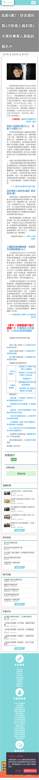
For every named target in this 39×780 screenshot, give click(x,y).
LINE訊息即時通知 (22, 330)
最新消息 (15, 54)
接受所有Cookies (30, 771)
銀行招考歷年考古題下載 (25, 186)
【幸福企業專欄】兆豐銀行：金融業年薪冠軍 (19, 636)
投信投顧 (29, 391)
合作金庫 (29, 373)
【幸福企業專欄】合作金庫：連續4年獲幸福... (19, 624)
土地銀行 (29, 367)
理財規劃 (22, 382)
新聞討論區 (10, 467)
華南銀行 (22, 373)
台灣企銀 (29, 375)
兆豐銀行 (29, 369)
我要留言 (14, 459)
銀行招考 (25, 54)
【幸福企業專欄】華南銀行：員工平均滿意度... (19, 643)
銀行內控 (29, 382)
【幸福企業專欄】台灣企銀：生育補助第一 (19, 630)
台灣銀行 (22, 367)
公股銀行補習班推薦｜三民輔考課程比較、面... (18, 617)
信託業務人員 (24, 388)
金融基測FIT (27, 379)
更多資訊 (18, 771)
